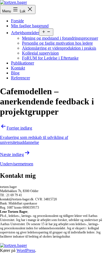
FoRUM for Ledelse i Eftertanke (50, 58)
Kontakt (18, 68)
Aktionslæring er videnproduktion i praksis (59, 48)
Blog (15, 73)
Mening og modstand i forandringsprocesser (60, 38)
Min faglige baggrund (30, 25)
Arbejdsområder (25, 32)
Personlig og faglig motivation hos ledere (57, 43)
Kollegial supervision (40, 53)
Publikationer (22, 63)
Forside (17, 20)
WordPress (25, 250)
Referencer (20, 78)
